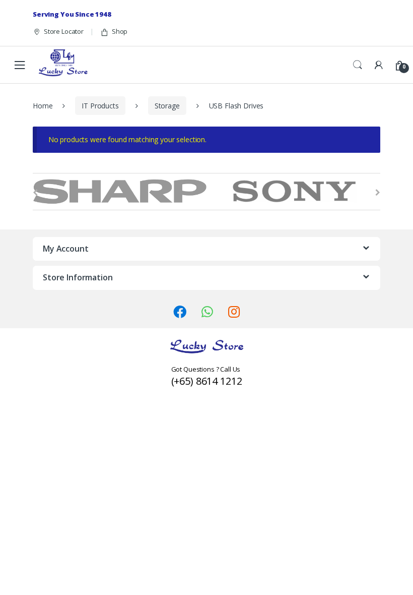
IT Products (100, 105)
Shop (119, 31)
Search (357, 65)
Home (42, 105)
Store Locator (64, 31)
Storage (167, 105)
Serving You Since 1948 (72, 14)
